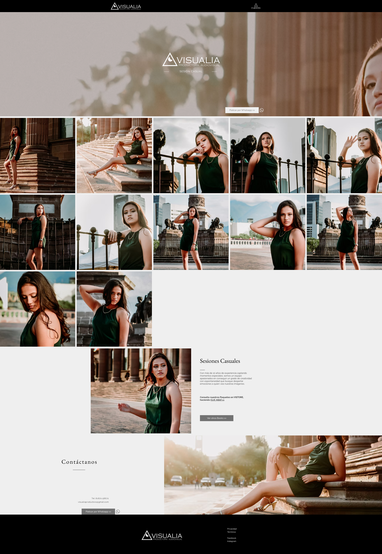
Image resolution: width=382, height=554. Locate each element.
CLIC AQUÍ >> (217, 400)
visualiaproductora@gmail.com (93, 502)
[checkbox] (237, 186)
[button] (299, 187)
